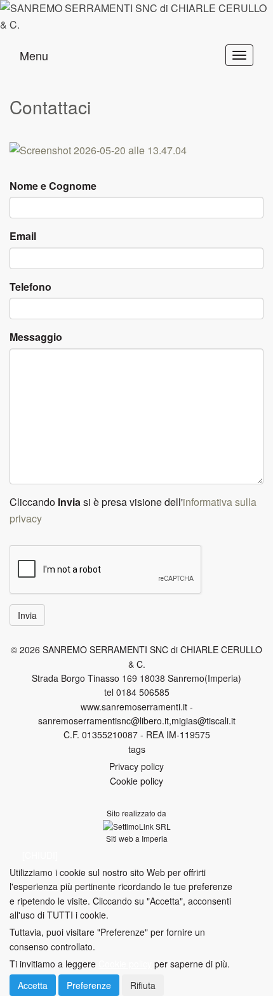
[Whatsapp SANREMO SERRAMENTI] (136, 150)
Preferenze (89, 985)
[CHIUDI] (40, 855)
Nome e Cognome (53, 185)
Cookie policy (136, 780)
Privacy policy (136, 766)
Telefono (30, 286)
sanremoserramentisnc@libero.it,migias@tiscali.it (137, 720)
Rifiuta (143, 985)
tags (136, 749)
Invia (27, 615)
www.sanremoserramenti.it (134, 706)
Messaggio (36, 336)
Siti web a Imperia (137, 838)
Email (23, 236)
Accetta (33, 985)
